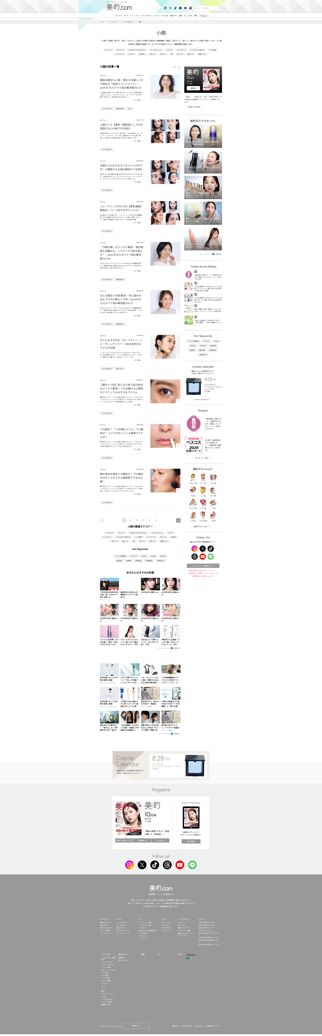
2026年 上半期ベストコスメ (206, 922)
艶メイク (191, 54)
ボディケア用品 (106, 981)
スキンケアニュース (106, 933)
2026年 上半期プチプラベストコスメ (208, 934)
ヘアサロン (142, 936)
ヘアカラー (142, 928)
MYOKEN (163, 556)
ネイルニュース (166, 930)
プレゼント (133, 556)
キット (103, 989)
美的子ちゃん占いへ (202, 526)
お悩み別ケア (104, 925)
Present (144, 556)
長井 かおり (119, 369)
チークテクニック (156, 50)
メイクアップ (113, 22)
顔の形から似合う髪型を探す (148, 930)
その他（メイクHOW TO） (137, 50)
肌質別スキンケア (105, 922)
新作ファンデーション (123, 930)
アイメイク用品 (106, 967)
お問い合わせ (187, 1026)
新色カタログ (120, 928)
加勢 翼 (129, 561)
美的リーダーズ (123, 960)
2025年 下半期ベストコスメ (206, 925)
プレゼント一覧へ (202, 458)
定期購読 (141, 840)
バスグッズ (104, 983)
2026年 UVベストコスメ (205, 930)
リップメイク (119, 54)
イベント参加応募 (120, 556)
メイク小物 (104, 973)
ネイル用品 (104, 975)
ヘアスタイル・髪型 (145, 925)
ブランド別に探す (106, 1002)
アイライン (120, 50)
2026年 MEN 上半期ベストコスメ (208, 937)
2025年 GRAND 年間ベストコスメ (208, 944)
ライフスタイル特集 (184, 930)
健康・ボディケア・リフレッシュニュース (186, 934)
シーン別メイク (121, 925)
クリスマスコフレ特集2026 (108, 958)
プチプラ (169, 50)
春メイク (163, 54)
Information (199, 1026)
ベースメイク (181, 50)
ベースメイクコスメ (107, 965)
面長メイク (202, 54)
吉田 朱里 (138, 561)
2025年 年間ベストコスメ (206, 928)
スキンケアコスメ (106, 962)
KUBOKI (153, 556)
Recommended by (164, 648)
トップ (102, 22)
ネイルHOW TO (166, 928)
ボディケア (181, 922)
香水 (102, 991)
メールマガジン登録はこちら (203, 565)
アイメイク (108, 50)
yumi (129, 109)
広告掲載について (212, 1026)
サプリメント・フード (108, 994)
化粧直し (142, 54)
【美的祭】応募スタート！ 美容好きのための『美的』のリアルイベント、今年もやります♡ (213, 423)
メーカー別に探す (106, 999)
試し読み (159, 840)
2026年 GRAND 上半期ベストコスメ (208, 941)
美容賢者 (121, 958)
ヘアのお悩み (143, 933)
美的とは (175, 1026)
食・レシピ (181, 925)
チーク (103, 986)
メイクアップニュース (123, 933)
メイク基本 (212, 50)
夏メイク (152, 54)
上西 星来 (119, 561)
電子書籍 (191, 841)
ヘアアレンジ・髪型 (145, 922)
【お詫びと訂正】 (195, 107)
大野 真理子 (149, 561)
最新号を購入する (123, 840)
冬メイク (131, 54)
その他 (103, 997)
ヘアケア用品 (105, 978)
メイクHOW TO (128, 22)
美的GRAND (120, 109)
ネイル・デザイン (167, 922)
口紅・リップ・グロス (108, 970)
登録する (136, 1025)
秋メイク (180, 54)
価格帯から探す (106, 1004)
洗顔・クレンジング (106, 928)
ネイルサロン (166, 925)
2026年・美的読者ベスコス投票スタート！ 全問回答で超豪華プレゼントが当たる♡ (213, 445)
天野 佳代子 (160, 561)
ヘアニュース (143, 938)
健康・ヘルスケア (183, 928)
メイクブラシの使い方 (197, 50)
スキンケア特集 (105, 930)
